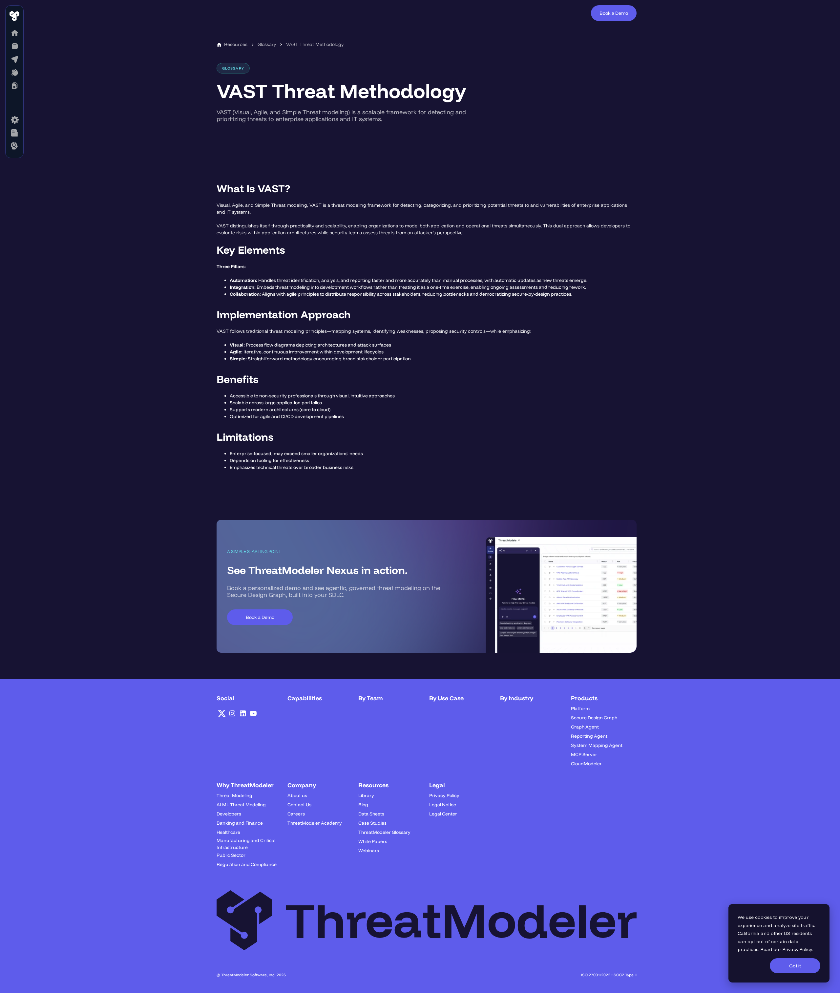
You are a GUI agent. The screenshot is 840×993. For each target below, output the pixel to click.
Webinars (368, 851)
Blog (363, 805)
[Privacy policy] (14, 132)
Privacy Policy (797, 949)
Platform (580, 708)
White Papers (372, 841)
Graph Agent (585, 727)
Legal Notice (442, 805)
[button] (14, 46)
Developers (229, 814)
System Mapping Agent (596, 745)
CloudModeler (586, 764)
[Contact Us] (14, 146)
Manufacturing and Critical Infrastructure (246, 843)
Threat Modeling (234, 795)
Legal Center (443, 814)
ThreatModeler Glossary (384, 832)
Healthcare (228, 832)
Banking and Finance (240, 823)
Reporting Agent (589, 736)
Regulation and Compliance (247, 864)
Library (366, 795)
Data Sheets (371, 814)
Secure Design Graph (594, 718)
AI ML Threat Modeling (241, 805)
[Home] (14, 33)
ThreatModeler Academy (314, 823)
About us (297, 795)
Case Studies (372, 823)
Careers (296, 814)
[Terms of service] (14, 119)
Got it (795, 966)
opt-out (755, 941)
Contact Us (299, 805)
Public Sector (231, 855)
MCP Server (584, 754)
